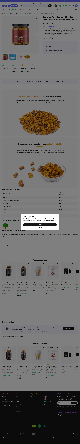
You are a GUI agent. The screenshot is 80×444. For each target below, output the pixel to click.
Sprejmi (40, 224)
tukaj (52, 220)
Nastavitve (40, 227)
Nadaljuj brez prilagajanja (28, 216)
